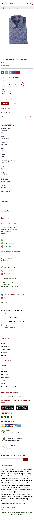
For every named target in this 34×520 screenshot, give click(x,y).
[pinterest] (18, 72)
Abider (22, 396)
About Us (4, 365)
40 (9, 84)
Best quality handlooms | (23, 492)
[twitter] (10, 72)
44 (21, 84)
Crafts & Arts (5, 346)
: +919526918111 (16, 314)
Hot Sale (3, 355)
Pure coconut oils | (7, 503)
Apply (30, 117)
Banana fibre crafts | (22, 480)
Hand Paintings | (17, 476)
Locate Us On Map (9, 243)
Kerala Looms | (21, 469)
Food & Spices (5, 349)
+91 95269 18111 (9, 240)
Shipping (3, 380)
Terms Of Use (5, 371)
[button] (1, 3)
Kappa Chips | (17, 487)
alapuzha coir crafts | (12, 489)
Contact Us (4, 509)
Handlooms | (27, 474)
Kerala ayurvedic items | (8, 499)
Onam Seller (5, 317)
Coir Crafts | (25, 483)
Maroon (9, 93)
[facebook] (2, 72)
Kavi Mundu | (5, 478)
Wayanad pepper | (6, 494)
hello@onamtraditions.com (15, 321)
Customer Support (7, 310)
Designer (12, 396)
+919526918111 (18, 310)
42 (15, 84)
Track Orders (5, 377)
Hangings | (19, 474)
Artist (7, 396)
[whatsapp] (6, 72)
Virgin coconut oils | (19, 503)
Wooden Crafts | (6, 485)
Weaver (17, 396)
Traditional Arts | (6, 476)
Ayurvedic (4, 352)
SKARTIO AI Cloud (17, 515)
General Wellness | (22, 499)
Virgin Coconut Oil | (17, 485)
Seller (3, 396)
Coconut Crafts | (16, 483)
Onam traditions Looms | (8, 469)
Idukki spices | (26, 494)
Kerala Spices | (11, 474)
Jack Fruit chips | (7, 487)
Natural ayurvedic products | (23, 501)
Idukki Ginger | (17, 494)
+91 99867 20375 (9, 267)
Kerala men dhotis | (12, 471)
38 (3, 84)
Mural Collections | (15, 478)
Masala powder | (28, 496)
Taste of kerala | (10, 492)
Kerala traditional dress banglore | (11, 496)
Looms (3, 343)
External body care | (7, 501)
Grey (3, 93)
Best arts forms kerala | (8, 480)
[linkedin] (14, 72)
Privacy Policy (5, 374)
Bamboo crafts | (26, 478)
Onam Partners (5, 314)
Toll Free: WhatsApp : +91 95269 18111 (16, 294)
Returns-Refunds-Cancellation (10, 386)
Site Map (3, 383)
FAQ (2, 368)
